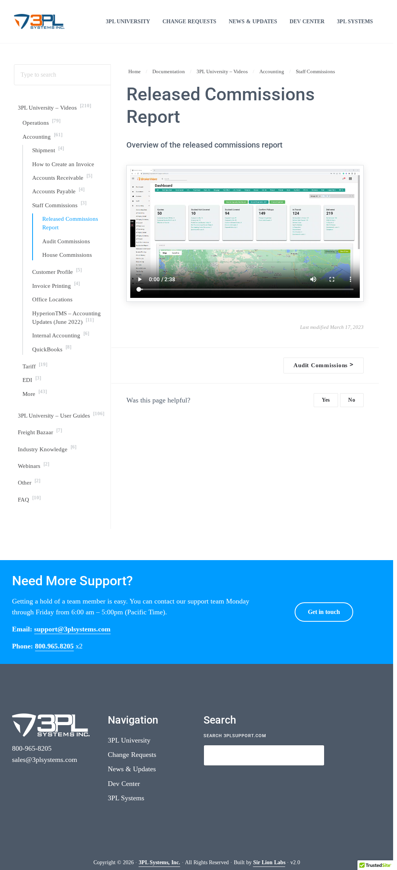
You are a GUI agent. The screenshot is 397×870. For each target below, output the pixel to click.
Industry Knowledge (47, 448)
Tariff (34, 366)
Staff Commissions (59, 204)
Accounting (42, 136)
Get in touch (324, 612)
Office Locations (52, 299)
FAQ (29, 499)
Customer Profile (57, 271)
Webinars (33, 465)
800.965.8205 (54, 646)
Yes (326, 400)
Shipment (48, 149)
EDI (31, 379)
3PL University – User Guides (61, 415)
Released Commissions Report (70, 223)
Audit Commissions (66, 241)
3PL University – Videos (54, 107)
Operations (41, 122)
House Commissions (67, 255)
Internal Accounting (60, 335)
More (34, 393)
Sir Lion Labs (269, 862)
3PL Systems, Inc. (159, 862)
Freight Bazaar (40, 431)
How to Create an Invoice (63, 164)
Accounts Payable (58, 190)
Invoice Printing (56, 285)
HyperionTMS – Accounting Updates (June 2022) (66, 317)
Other (29, 482)
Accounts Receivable (62, 177)
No (351, 400)
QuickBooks (51, 348)
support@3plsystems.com (72, 629)
